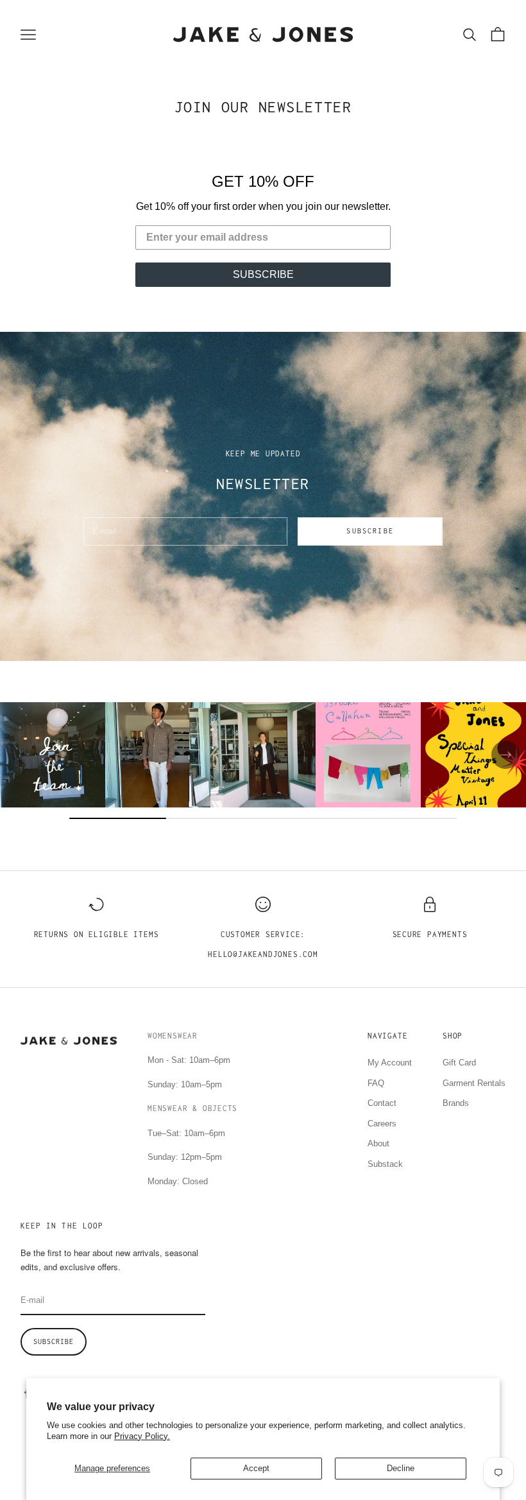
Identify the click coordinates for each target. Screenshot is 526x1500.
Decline (400, 1468)
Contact (382, 1103)
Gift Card (459, 1062)
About (378, 1143)
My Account (390, 1062)
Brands (456, 1103)
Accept (256, 1468)
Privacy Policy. (142, 1436)
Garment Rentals (474, 1083)
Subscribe (369, 531)
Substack (385, 1164)
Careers (382, 1123)
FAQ (376, 1083)
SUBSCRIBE (263, 274)
